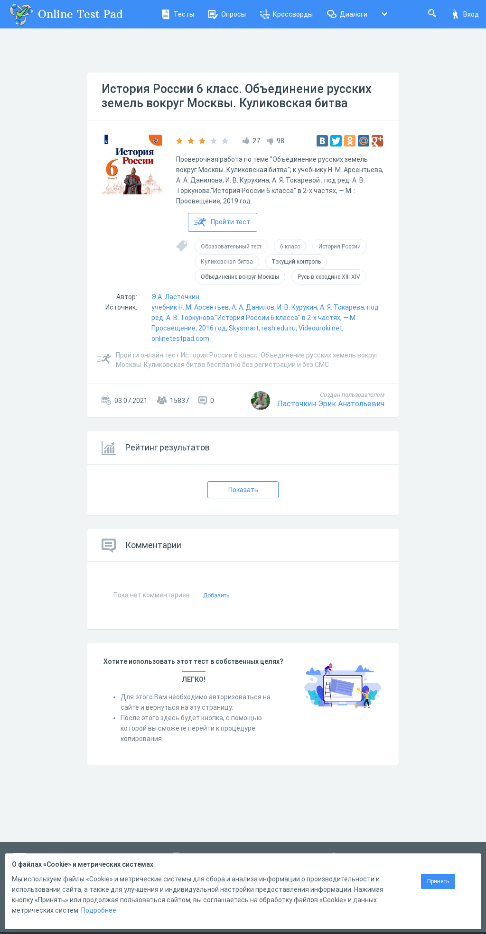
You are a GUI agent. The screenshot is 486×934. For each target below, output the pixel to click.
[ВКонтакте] (322, 141)
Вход (471, 14)
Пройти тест (230, 222)
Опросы (233, 14)
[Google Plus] (377, 141)
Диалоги (353, 14)
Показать (243, 490)
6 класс (290, 246)
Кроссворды (293, 14)
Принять (438, 881)
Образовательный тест (231, 246)
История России (339, 246)
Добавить (216, 595)
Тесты (184, 14)
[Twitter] (336, 141)
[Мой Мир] (363, 141)
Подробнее (98, 910)
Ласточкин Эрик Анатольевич (330, 403)
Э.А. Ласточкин (175, 297)
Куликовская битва (227, 261)
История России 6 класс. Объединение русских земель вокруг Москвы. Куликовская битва (237, 96)
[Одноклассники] (349, 141)
